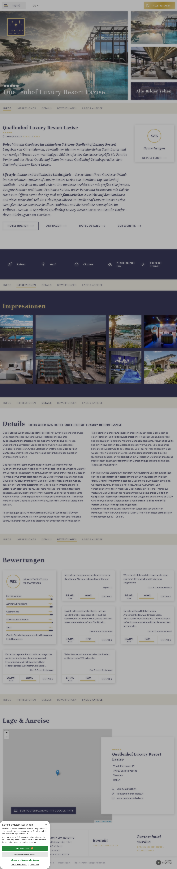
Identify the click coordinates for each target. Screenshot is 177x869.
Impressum (34, 865)
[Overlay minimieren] (46, 824)
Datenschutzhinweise (19, 865)
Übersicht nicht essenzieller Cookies (25, 860)
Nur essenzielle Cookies (24, 855)
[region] (25, 836)
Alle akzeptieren (23, 848)
